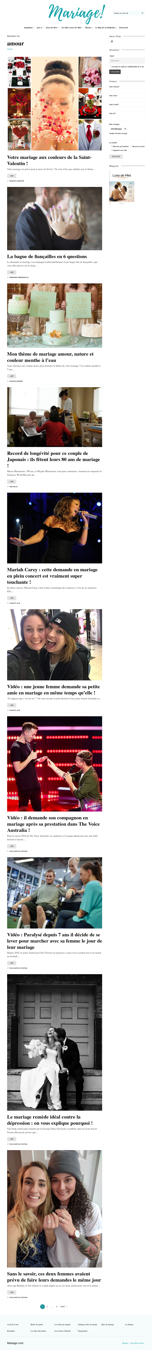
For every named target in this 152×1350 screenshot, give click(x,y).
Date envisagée (114, 124)
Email (112, 56)
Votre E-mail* (114, 104)
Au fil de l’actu (12, 1324)
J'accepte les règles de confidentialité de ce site (128, 66)
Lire (11, 176)
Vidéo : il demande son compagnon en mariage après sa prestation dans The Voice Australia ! (53, 823)
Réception (11, 1331)
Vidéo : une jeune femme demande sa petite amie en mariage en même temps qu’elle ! (53, 689)
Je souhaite (113, 142)
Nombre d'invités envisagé (118, 133)
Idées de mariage (107, 1324)
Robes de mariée (37, 1324)
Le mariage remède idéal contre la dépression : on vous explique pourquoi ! (50, 1119)
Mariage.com (15, 1343)
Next (63, 1307)
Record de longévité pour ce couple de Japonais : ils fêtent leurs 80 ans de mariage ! (53, 459)
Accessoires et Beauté (62, 1331)
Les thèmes (129, 1324)
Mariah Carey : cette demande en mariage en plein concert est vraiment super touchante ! (52, 575)
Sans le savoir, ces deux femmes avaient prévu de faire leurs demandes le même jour (54, 1276)
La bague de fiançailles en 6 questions (47, 256)
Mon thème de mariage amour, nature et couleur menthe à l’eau (50, 357)
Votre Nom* (113, 95)
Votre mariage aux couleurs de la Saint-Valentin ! (49, 160)
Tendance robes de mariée (87, 1324)
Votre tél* (112, 113)
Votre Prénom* (114, 87)
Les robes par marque (62, 1324)
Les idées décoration (38, 1331)
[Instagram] (111, 41)
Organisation (82, 1331)
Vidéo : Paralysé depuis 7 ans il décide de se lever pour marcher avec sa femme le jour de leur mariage (54, 940)
